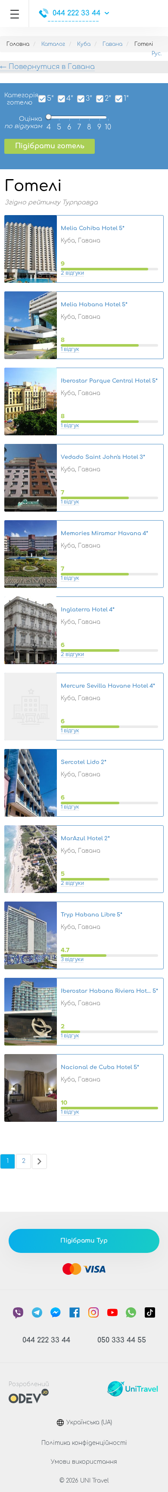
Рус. (157, 54)
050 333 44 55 (121, 1340)
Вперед (39, 1161)
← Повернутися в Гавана (47, 67)
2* (108, 98)
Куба (83, 44)
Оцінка (23, 122)
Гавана (112, 44)
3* (89, 98)
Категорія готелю (18, 99)
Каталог (53, 44)
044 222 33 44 (76, 13)
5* (50, 98)
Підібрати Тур (84, 1240)
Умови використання (84, 1462)
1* (126, 98)
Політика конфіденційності (84, 1443)
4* (69, 98)
